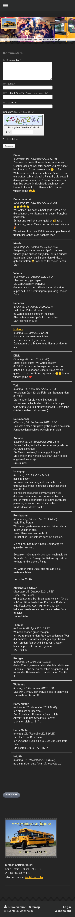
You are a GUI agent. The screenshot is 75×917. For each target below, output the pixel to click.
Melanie (18, 329)
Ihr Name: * (9, 83)
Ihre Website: (10, 102)
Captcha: (18, 112)
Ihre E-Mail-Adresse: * (25, 93)
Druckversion (17, 907)
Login (67, 907)
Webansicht (63, 910)
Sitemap (34, 907)
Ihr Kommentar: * (12, 60)
